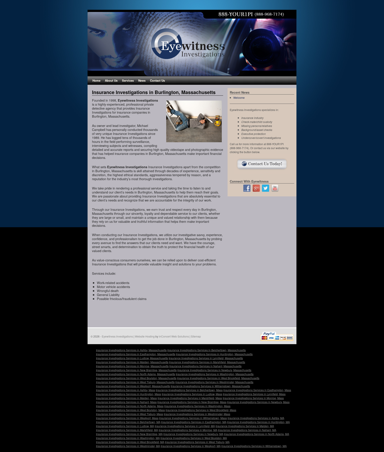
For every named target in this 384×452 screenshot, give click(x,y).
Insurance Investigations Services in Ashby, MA (256, 418)
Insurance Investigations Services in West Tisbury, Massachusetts (135, 382)
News (142, 80)
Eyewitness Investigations (117, 336)
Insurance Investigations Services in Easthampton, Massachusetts (135, 354)
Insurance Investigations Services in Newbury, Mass (258, 402)
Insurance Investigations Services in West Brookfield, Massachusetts (218, 378)
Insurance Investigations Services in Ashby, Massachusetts (131, 350)
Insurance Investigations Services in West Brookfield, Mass (201, 410)
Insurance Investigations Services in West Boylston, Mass (130, 410)
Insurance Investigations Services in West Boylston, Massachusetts (136, 378)
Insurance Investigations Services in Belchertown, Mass (189, 390)
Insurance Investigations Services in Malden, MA (245, 426)
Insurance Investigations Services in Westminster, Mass (197, 414)
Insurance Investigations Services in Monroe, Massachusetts (132, 366)
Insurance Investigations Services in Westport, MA (191, 446)
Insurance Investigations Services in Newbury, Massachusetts (214, 370)
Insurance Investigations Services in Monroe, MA (188, 430)
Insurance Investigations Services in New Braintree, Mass (191, 402)
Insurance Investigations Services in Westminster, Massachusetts (214, 382)
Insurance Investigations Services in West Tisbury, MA (197, 442)
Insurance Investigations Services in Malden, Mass (126, 398)
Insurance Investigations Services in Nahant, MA (247, 430)
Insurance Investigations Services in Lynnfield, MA (185, 426)
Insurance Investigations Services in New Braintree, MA (129, 434)
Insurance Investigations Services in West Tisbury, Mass (129, 414)
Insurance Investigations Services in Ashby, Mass (125, 390)
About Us (111, 80)
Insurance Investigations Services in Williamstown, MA (254, 446)
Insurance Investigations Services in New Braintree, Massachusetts (136, 370)
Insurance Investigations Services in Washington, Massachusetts (215, 374)
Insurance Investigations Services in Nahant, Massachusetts (205, 366)
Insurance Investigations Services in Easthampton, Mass (257, 390)
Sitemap (196, 336)
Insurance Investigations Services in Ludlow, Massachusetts (132, 358)
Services (128, 80)
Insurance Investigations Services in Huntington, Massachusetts (214, 354)
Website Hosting (145, 336)
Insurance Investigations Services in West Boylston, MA (193, 438)
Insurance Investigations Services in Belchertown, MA (128, 422)
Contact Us (157, 80)
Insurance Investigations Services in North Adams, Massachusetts (135, 374)
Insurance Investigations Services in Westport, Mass (127, 418)
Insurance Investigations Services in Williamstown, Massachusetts (210, 386)
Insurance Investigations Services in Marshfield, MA (127, 430)
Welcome (239, 97)
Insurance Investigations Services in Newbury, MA (193, 434)
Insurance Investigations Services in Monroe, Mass (253, 398)
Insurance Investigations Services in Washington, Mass (197, 406)
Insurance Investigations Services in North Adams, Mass (130, 406)
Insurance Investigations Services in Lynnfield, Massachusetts (206, 358)
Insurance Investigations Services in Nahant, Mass (126, 402)
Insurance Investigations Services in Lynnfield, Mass (254, 394)
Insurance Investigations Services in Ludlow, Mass (192, 394)
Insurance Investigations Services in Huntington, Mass (128, 394)
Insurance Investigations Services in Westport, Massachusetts (133, 386)
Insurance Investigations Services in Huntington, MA (258, 422)
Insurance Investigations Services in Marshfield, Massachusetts (207, 362)
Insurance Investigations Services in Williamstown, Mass (193, 418)
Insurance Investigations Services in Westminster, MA (128, 446)
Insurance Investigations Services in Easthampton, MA (193, 422)
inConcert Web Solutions (174, 336)
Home (96, 80)
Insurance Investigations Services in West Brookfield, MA (130, 442)
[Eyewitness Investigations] (192, 43)
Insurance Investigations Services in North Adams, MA (256, 434)
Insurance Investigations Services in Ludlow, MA (125, 426)
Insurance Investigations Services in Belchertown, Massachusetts (206, 350)
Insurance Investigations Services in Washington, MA (128, 438)
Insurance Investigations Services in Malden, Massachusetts (132, 362)
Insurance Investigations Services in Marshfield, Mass (190, 398)
